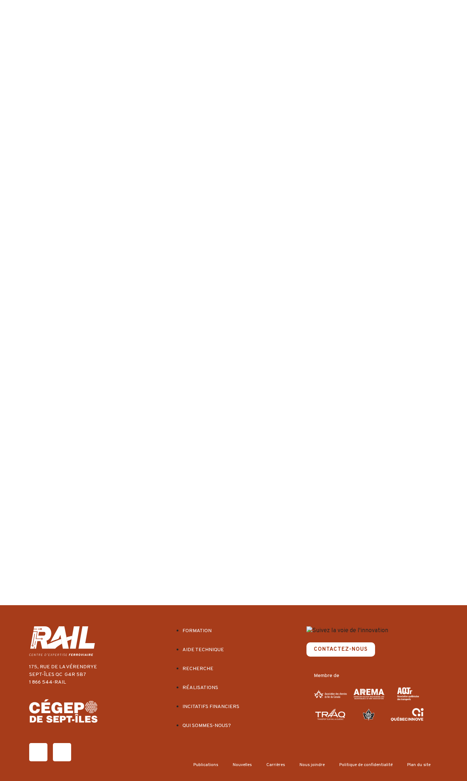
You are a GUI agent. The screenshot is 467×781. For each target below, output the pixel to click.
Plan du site (419, 765)
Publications (205, 765)
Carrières (275, 765)
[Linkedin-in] (62, 752)
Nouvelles (242, 765)
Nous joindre (312, 765)
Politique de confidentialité (366, 765)
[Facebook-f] (38, 752)
